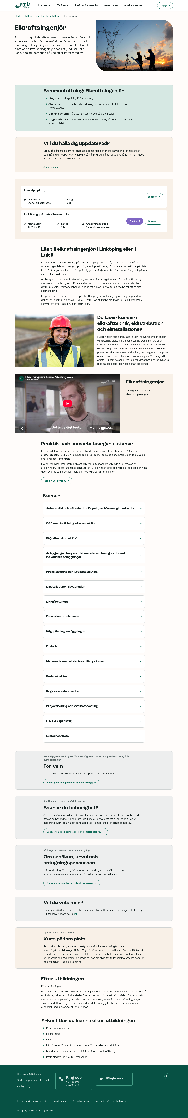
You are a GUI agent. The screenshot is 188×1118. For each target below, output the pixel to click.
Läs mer (152, 196)
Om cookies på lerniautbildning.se (110, 1101)
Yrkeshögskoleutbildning (48, 16)
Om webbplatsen (81, 1101)
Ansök (133, 221)
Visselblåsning (60, 1101)
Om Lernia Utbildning (29, 1074)
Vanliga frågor (25, 1086)
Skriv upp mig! (51, 167)
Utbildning (28, 16)
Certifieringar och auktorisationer (36, 1080)
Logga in (165, 5)
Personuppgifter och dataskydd (32, 1101)
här (75, 913)
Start (17, 16)
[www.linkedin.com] (167, 1076)
